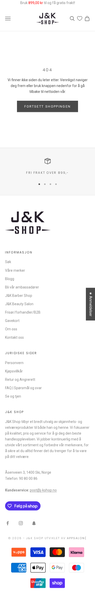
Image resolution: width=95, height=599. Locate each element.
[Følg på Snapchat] (33, 523)
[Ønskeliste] (79, 18)
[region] (47, 166)
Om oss (11, 329)
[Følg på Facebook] (7, 523)
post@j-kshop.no (43, 490)
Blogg (9, 279)
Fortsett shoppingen (47, 106)
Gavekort (12, 321)
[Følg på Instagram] (20, 523)
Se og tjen (13, 396)
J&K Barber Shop (18, 296)
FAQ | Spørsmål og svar (23, 388)
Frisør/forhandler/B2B (23, 312)
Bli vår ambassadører (22, 287)
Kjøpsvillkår (14, 371)
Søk (8, 262)
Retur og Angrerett (20, 380)
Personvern (14, 363)
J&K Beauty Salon (19, 304)
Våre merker (15, 270)
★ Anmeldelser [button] (91, 304)
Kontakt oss (14, 337)
